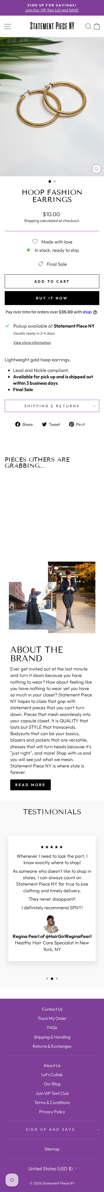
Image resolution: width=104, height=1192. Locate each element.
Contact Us (52, 1009)
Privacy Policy (52, 1111)
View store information (32, 342)
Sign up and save (50, 1129)
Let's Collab (52, 1074)
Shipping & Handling (52, 1037)
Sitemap (52, 1149)
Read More (30, 785)
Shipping (31, 220)
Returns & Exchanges (52, 1046)
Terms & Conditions (52, 1102)
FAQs (52, 1027)
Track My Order (52, 1018)
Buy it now (52, 298)
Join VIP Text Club (52, 1093)
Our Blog (52, 1083)
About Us (52, 1065)
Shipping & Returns (52, 406)
